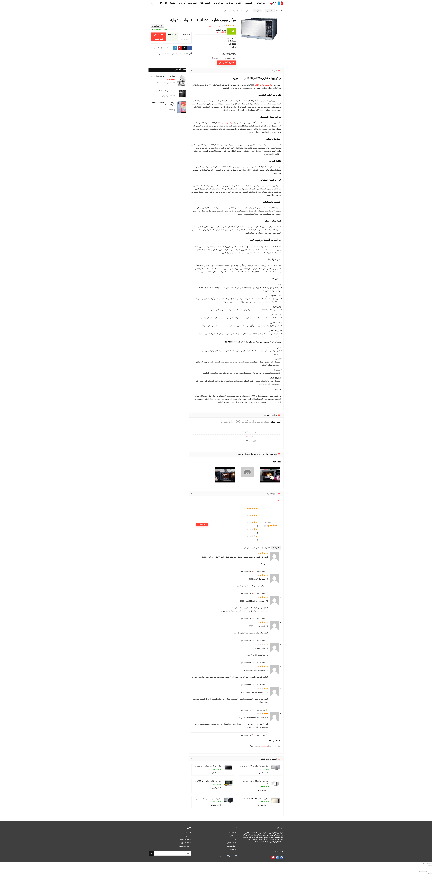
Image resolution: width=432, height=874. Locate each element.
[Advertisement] (167, 132)
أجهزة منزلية (192, 3)
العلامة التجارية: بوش (168, 96)
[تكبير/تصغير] (431, 863)
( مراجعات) (218, 26)
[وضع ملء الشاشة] (429, 863)
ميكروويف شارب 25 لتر (264, 85)
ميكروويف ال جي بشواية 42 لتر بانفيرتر (208, 766)
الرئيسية (281, 10)
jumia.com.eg (186, 39)
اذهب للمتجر (158, 35)
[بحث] (151, 853)
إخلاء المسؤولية (184, 843)
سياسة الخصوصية (184, 839)
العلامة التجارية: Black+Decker (166, 83)
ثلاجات (238, 3)
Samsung (172, 110)
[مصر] (233, 856)
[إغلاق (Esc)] (424, 863)
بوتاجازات (229, 3)
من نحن (187, 832)
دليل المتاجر (260, 3)
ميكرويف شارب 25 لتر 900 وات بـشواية (208, 799)
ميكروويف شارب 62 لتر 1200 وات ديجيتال (254, 766)
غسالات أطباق (205, 3)
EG (166, 3)
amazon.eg (187, 34)
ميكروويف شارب (226, 123)
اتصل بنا (173, 3)
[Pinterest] (273, 857)
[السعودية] (224, 856)
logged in (264, 746)
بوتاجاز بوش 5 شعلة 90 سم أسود (163, 91)
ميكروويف (257, 10)
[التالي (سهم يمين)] (429, 865)
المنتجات (248, 3)
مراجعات (182, 3)
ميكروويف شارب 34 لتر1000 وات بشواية (255, 799)
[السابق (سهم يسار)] (431, 865)
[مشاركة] (427, 863)
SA (161, 3)
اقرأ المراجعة (221, 32)
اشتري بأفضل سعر (226, 62)
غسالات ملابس (218, 3)
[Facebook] (281, 857)
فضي (246, 437)
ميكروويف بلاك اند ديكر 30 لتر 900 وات (208, 781)
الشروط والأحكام (184, 846)
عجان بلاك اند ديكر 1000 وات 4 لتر (163, 76)
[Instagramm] (277, 857)
